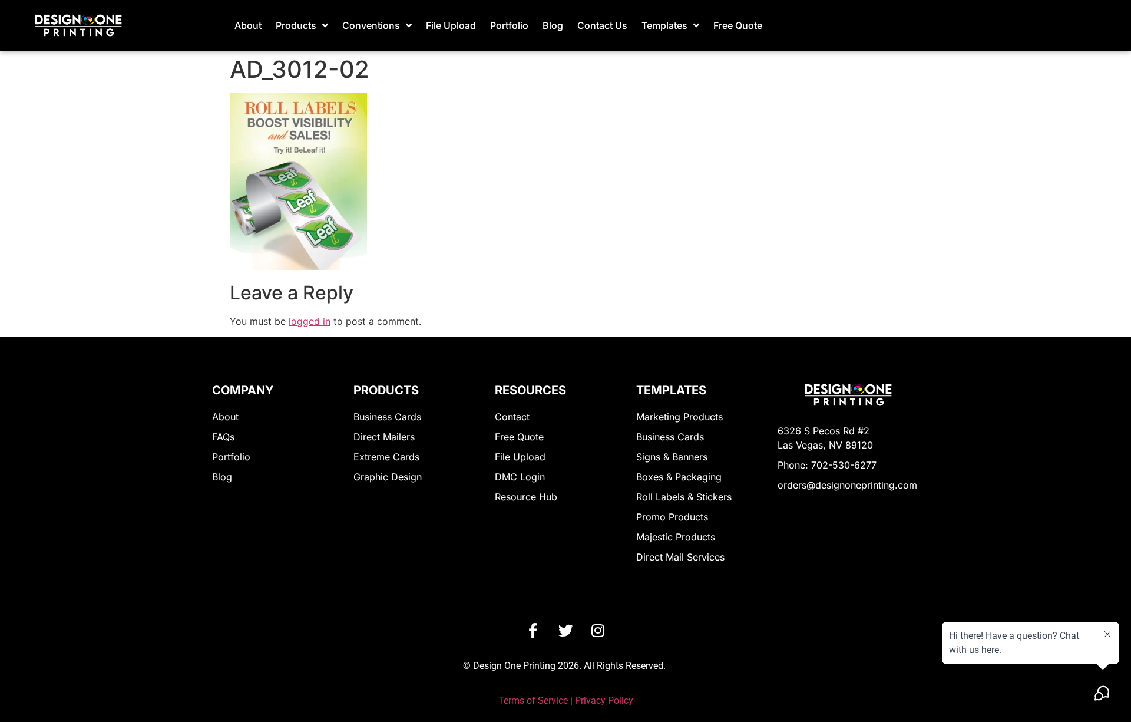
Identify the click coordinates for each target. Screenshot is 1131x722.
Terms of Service (533, 700)
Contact (512, 417)
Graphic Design (387, 477)
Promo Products (672, 517)
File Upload (451, 25)
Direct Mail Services (680, 557)
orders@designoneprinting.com (847, 485)
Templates (664, 25)
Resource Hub (526, 497)
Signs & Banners (671, 457)
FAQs (223, 437)
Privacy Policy (604, 700)
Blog (553, 25)
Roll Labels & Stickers (684, 497)
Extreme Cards (386, 457)
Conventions (371, 25)
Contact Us (602, 25)
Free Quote (737, 25)
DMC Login (520, 477)
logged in (309, 321)
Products (296, 25)
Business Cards (387, 417)
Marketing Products (679, 417)
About (248, 25)
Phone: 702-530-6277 (827, 465)
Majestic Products (675, 537)
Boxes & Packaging (679, 477)
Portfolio (509, 25)
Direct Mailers (384, 437)
